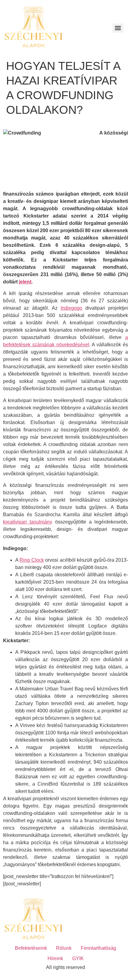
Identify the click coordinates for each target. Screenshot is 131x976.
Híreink (55, 958)
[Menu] (117, 28)
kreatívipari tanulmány (27, 521)
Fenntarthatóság (98, 948)
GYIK (78, 958)
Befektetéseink (31, 948)
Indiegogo (71, 308)
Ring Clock (31, 560)
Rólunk (64, 948)
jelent (25, 281)
